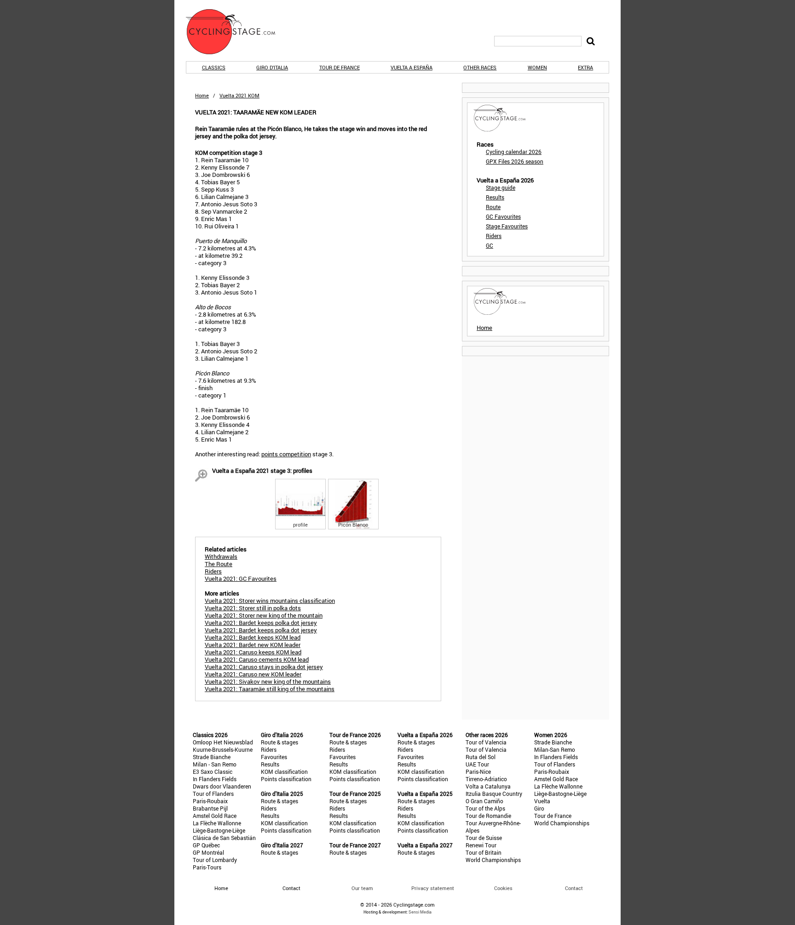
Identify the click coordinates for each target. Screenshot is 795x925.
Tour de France (339, 67)
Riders (493, 235)
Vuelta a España (411, 67)
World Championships (493, 859)
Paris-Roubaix (210, 801)
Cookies (503, 888)
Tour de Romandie (488, 815)
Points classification (286, 779)
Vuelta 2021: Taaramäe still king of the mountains (269, 689)
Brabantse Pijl (210, 808)
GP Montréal (208, 852)
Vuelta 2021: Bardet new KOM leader (252, 645)
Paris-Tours (207, 867)
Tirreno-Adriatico (486, 779)
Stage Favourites (507, 226)
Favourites (274, 756)
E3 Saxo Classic (212, 771)
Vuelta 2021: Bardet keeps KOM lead (252, 637)
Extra (585, 67)
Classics (213, 67)
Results (495, 197)
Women (537, 67)
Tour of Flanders (213, 793)
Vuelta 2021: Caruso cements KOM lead (257, 659)
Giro (539, 808)
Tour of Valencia (486, 742)
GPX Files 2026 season (514, 161)
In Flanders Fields (214, 779)
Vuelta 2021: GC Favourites (241, 578)
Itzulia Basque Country (494, 793)
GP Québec (206, 845)
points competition (286, 454)
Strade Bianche (211, 756)
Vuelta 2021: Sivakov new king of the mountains (268, 681)
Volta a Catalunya (488, 786)
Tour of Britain (483, 852)
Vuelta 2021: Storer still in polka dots (253, 608)
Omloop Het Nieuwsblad (223, 742)
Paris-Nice (478, 771)
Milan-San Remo (554, 749)
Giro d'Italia (272, 67)
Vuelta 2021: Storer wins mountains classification (270, 600)
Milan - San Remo (214, 764)
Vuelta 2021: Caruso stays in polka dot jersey (264, 667)
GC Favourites (503, 216)
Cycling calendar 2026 (514, 151)
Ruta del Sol (480, 756)
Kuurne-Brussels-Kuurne (223, 749)
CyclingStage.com (236, 31)
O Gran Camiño (484, 801)
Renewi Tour (481, 845)
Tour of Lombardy (215, 859)
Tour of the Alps (485, 808)
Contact (574, 888)
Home (202, 95)
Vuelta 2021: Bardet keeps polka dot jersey (261, 623)
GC (489, 245)
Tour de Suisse (484, 837)
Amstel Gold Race (214, 815)
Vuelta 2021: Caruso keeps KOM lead (253, 652)
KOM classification (284, 771)
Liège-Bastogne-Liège (219, 830)
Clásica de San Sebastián (224, 837)
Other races (479, 67)
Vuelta (542, 801)
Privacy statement (432, 888)
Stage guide (500, 187)
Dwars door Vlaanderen (222, 786)
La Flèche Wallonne (217, 823)
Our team (362, 888)
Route (493, 206)
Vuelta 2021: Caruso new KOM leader (253, 674)
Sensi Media (420, 912)
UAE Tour (477, 764)
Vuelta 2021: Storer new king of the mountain (264, 615)
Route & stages (279, 742)
